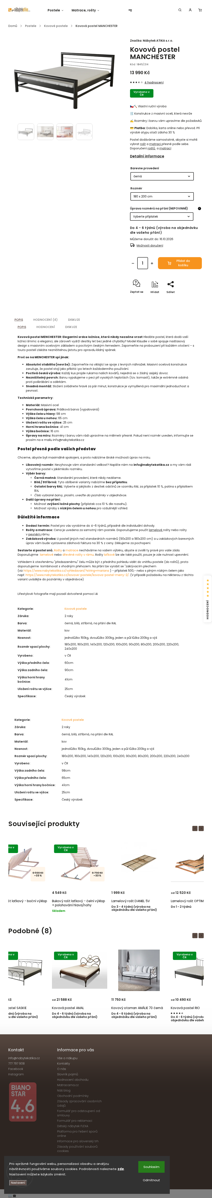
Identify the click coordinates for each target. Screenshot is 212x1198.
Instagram (16, 1074)
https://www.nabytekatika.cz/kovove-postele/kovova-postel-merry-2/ (77, 575)
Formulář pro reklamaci (74, 1121)
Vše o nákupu (67, 1058)
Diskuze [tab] (74, 320)
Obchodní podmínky (73, 1096)
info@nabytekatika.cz (24, 1058)
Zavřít (188, 299)
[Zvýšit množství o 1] (152, 263)
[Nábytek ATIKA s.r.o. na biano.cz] (31, 1102)
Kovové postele (76, 609)
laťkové (109, 555)
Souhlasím (151, 1167)
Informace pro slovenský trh (78, 1141)
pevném (34, 534)
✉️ (10, 1196)
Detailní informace (147, 156)
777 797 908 (16, 1063)
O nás (61, 1069)
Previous (196, 828)
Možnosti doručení (150, 245)
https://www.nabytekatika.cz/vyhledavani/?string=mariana (66, 571)
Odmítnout (151, 1180)
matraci (155, 144)
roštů (152, 148)
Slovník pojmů (67, 1074)
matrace (71, 550)
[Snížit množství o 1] (133, 263)
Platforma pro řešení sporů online (77, 1133)
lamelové (155, 530)
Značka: (151, 41)
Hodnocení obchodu (72, 1080)
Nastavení (18, 1183)
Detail (56, 889)
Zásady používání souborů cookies (77, 1149)
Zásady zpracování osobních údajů (79, 1103)
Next (202, 828)
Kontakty (63, 1063)
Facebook (15, 1069)
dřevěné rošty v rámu (78, 555)
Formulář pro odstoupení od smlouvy (78, 1113)
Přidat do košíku (183, 263)
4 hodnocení (154, 82)
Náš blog (63, 1090)
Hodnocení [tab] (45, 327)
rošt (143, 144)
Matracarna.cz (68, 1085)
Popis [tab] (18, 320)
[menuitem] (57, 10)
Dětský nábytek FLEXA (72, 1126)
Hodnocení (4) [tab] (45, 320)
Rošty (58, 550)
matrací (165, 148)
